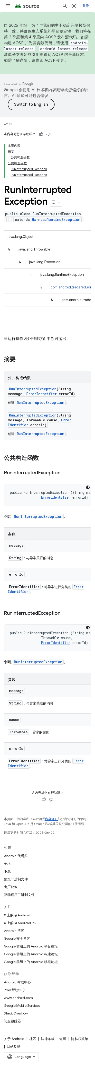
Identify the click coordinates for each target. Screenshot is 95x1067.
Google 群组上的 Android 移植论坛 (31, 962)
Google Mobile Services (22, 1005)
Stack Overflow (16, 1013)
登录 (85, 6)
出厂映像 (11, 887)
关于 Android (14, 1039)
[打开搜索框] (65, 6)
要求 (7, 863)
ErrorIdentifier (41, 393)
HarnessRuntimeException (56, 219)
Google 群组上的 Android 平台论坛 (31, 946)
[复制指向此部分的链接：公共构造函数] (44, 458)
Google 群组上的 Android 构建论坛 (31, 954)
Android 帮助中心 (17, 982)
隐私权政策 (79, 1039)
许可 (62, 1039)
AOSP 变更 (54, 60)
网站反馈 (13, 1047)
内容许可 (51, 819)
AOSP (8, 124)
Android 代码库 (16, 856)
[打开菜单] (8, 6)
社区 (32, 1039)
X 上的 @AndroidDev (20, 923)
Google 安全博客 (17, 938)
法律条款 (48, 1039)
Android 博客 (14, 930)
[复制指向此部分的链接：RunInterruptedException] (65, 473)
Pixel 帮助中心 (14, 990)
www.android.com (18, 998)
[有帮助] (41, 134)
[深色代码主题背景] (88, 487)
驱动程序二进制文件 (19, 895)
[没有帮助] (48, 134)
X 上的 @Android (17, 915)
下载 (7, 871)
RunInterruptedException (33, 389)
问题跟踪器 (12, 1021)
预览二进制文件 (16, 879)
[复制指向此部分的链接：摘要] (20, 360)
